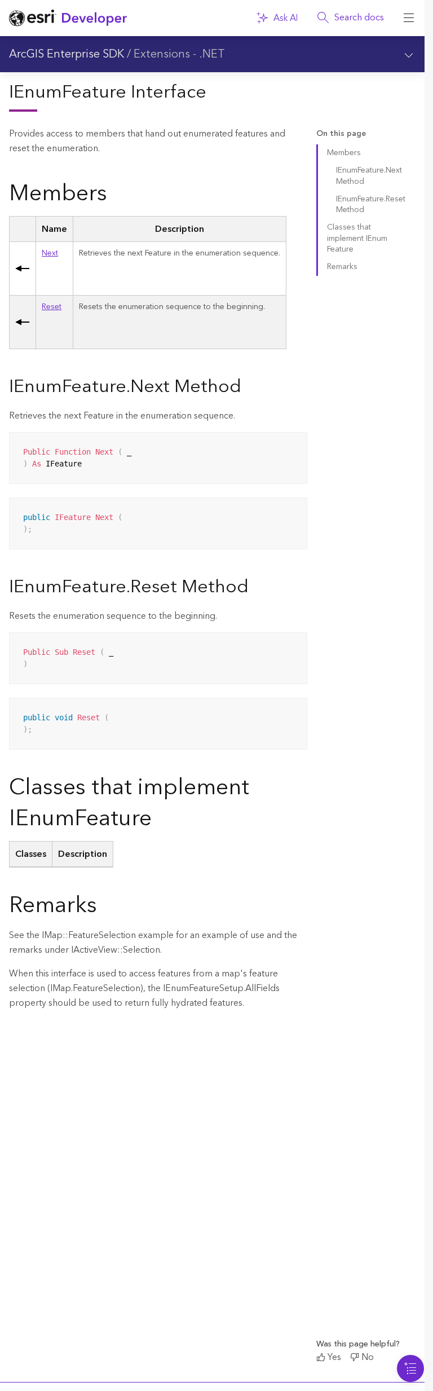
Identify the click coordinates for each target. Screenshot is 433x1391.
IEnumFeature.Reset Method (370, 204)
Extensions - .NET (179, 54)
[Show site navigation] (409, 18)
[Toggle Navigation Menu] (410, 1368)
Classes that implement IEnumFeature (357, 238)
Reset (51, 307)
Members (344, 153)
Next (50, 253)
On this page (341, 134)
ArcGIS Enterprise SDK (66, 54)
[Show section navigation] (409, 54)
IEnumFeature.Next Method (369, 176)
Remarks (342, 267)
